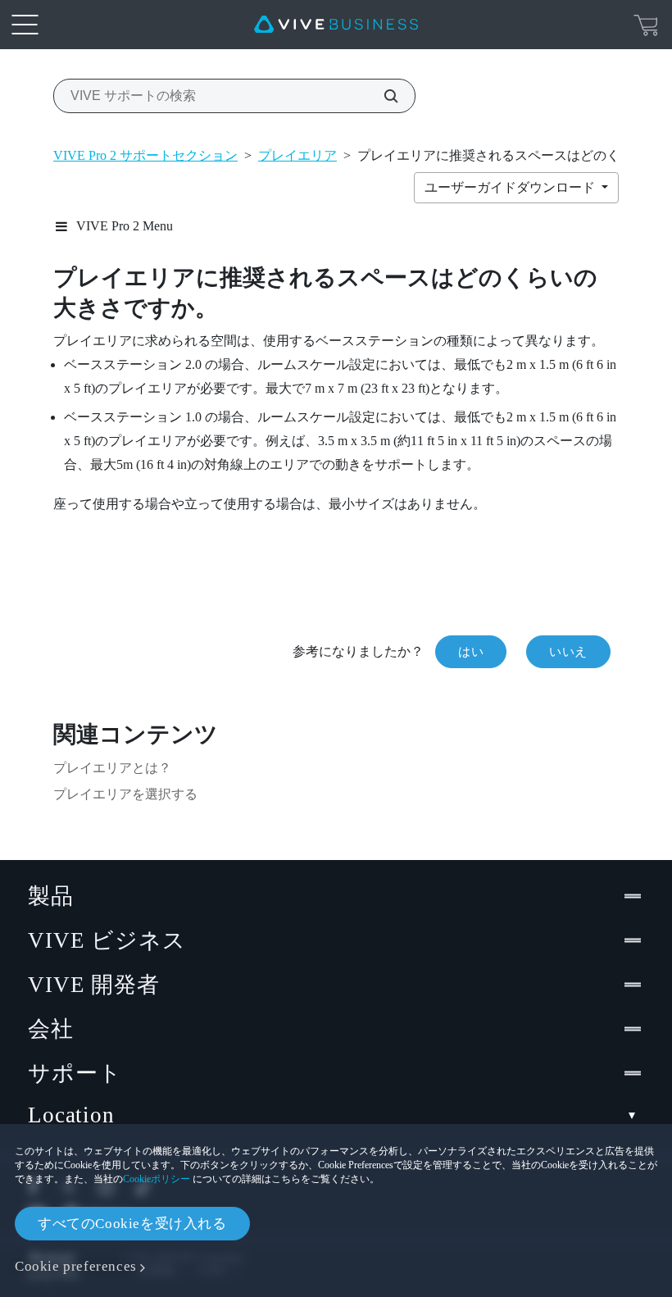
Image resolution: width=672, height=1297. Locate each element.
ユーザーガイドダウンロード (511, 187)
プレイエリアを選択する (125, 794)
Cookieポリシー (156, 1179)
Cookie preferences (76, 1266)
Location (71, 1115)
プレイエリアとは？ (112, 768)
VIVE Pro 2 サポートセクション (145, 155)
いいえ (568, 651)
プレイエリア (297, 155)
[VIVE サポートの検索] (382, 96)
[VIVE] (336, 24)
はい (471, 651)
